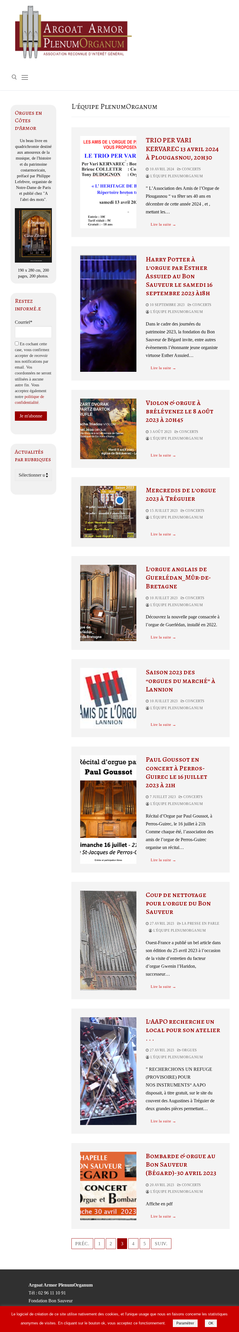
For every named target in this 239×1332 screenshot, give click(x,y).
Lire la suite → (163, 224)
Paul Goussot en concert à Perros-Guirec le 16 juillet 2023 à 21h (176, 772)
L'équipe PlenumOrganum (176, 176)
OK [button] (210, 1323)
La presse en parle (200, 923)
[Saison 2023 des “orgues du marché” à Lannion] (108, 698)
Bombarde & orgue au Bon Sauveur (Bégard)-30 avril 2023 (181, 1164)
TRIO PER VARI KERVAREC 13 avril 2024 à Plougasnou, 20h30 (182, 149)
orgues (189, 1050)
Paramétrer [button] (185, 1323)
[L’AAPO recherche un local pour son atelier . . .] (108, 1071)
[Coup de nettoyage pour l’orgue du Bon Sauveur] (108, 940)
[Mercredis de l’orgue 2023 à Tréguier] (108, 512)
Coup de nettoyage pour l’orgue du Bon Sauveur (178, 903)
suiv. (161, 1243)
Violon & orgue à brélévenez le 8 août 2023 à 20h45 (179, 411)
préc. (82, 1243)
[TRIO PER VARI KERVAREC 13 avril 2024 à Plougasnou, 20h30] (108, 182)
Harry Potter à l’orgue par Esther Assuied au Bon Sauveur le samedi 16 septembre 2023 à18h (179, 276)
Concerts (191, 169)
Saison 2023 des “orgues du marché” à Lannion (180, 681)
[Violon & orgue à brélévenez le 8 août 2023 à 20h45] (108, 429)
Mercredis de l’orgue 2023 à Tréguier (181, 494)
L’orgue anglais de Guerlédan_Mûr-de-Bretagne (178, 577)
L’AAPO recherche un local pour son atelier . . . (183, 1030)
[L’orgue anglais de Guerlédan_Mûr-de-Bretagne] (108, 603)
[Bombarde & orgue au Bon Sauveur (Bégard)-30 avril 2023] (108, 1186)
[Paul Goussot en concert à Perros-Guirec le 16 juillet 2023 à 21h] (108, 809)
